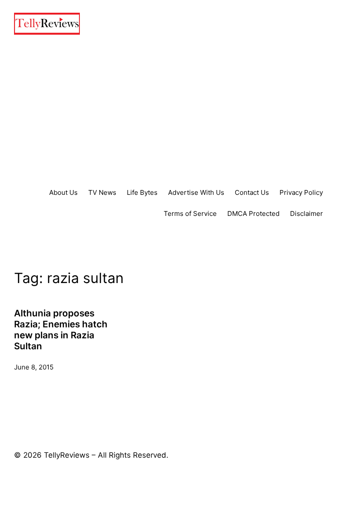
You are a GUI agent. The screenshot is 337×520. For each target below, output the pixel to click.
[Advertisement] (168, 111)
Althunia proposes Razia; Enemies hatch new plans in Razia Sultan (61, 329)
